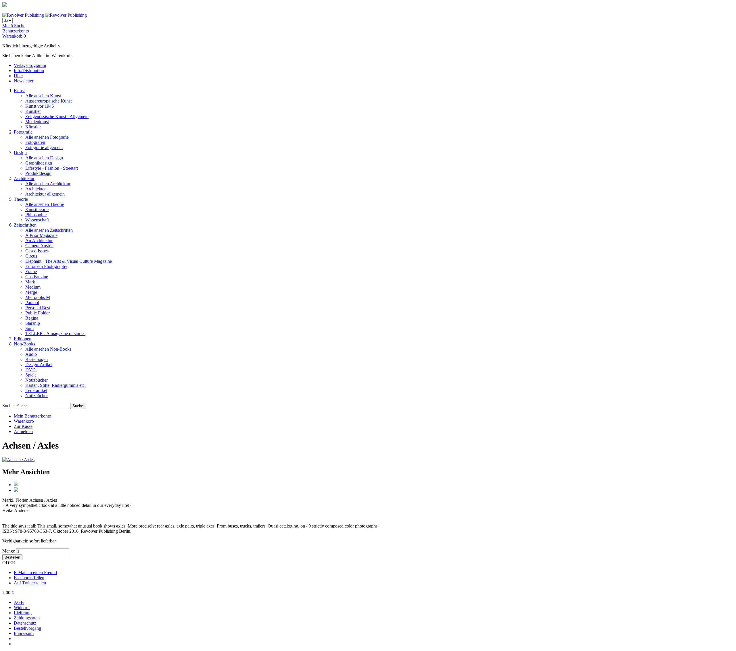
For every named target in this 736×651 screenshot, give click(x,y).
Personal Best (37, 307)
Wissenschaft (37, 219)
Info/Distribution (29, 70)
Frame (31, 271)
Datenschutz (25, 623)
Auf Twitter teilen (30, 582)
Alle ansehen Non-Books (48, 349)
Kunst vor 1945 (39, 106)
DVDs (31, 369)
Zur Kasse (23, 426)
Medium (33, 287)
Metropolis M (37, 297)
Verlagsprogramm (30, 65)
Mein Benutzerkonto (32, 416)
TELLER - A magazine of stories (55, 333)
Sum (29, 328)
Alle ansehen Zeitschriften (49, 230)
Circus (31, 256)
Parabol (32, 302)
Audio (31, 354)
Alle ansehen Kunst (43, 95)
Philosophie (36, 214)
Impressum (24, 633)
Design (20, 152)
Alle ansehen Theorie (44, 204)
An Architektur (39, 240)
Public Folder (37, 312)
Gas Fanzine (36, 276)
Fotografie (23, 132)
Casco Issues (37, 250)
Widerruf (22, 607)
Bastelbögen (36, 359)
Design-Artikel (38, 364)
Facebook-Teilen (29, 577)
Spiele (31, 374)
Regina (31, 318)
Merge (31, 292)
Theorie (21, 199)
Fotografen (35, 142)
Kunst (19, 90)
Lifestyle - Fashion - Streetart (51, 168)
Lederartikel (36, 390)
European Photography (46, 266)
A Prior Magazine (41, 235)
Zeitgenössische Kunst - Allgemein (57, 116)
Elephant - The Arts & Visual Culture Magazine (68, 261)
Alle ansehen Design (44, 157)
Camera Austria (39, 245)
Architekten (36, 188)
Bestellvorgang (27, 628)
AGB (19, 602)
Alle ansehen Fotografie (47, 137)
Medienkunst (37, 121)
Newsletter (23, 80)
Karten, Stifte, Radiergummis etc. (55, 385)
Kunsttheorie (37, 209)
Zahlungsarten (27, 617)
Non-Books (24, 343)
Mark (30, 281)
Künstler (33, 111)
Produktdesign (38, 173)
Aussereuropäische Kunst (48, 100)
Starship (32, 323)
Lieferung (23, 612)
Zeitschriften (25, 225)
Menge (8, 550)
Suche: (8, 405)
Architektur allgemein (45, 194)
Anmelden (23, 431)
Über (18, 75)
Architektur (24, 178)
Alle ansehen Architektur (47, 183)
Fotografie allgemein (44, 147)
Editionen (22, 338)
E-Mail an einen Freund (35, 572)
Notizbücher (36, 380)
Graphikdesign (38, 163)
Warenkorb (24, 421)
